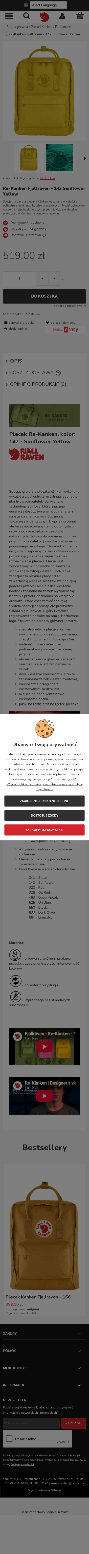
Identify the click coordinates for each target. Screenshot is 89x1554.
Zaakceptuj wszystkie (44, 830)
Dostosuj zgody (44, 815)
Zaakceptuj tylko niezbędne (44, 801)
